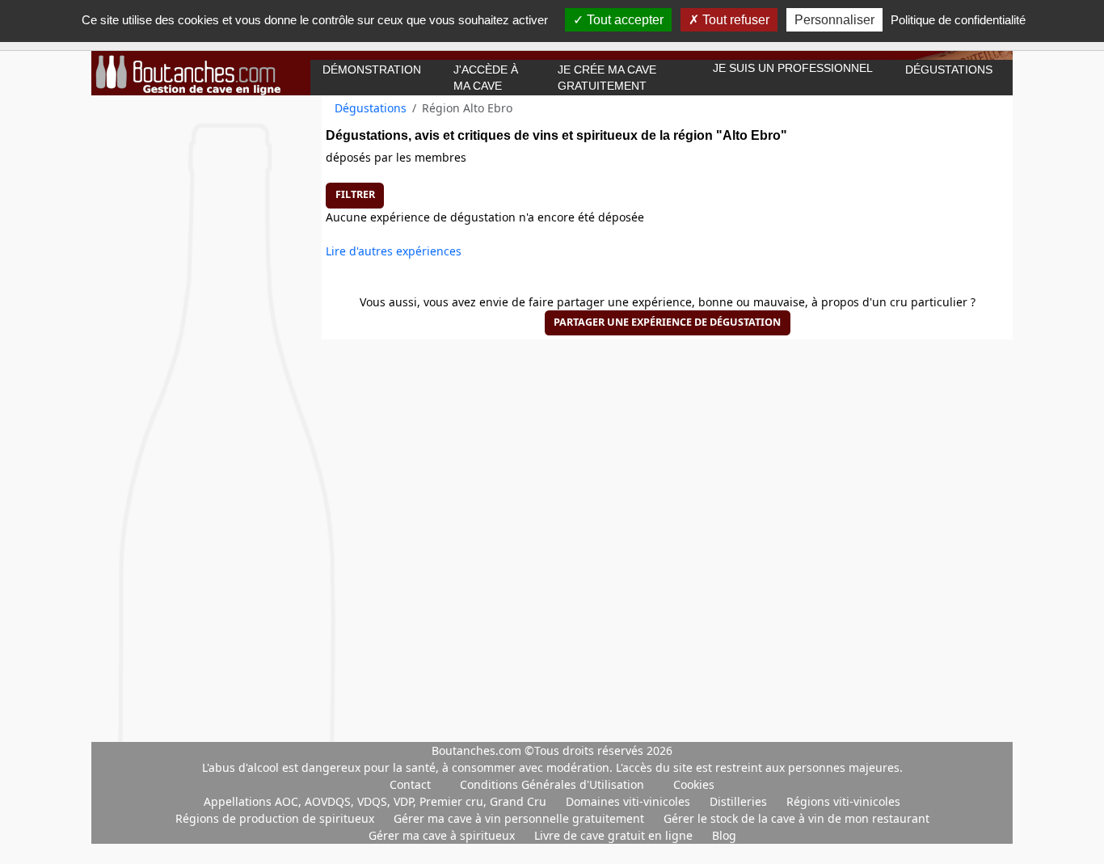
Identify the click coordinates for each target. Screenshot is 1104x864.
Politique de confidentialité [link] (958, 20)
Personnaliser (834, 20)
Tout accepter (624, 20)
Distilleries (740, 801)
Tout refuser (734, 20)
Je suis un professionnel (793, 67)
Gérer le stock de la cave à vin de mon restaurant (796, 818)
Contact (410, 784)
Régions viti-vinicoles (843, 801)
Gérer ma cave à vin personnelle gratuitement (520, 818)
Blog (724, 835)
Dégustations (948, 69)
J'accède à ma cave (485, 77)
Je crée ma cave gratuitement (607, 77)
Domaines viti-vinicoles (629, 801)
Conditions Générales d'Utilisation (552, 784)
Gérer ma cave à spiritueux (443, 835)
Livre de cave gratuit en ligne (615, 835)
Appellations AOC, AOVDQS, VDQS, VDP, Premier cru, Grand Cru (377, 801)
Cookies (693, 784)
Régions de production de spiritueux (276, 818)
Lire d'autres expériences (393, 251)
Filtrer (355, 194)
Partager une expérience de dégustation (667, 322)
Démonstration (371, 69)
